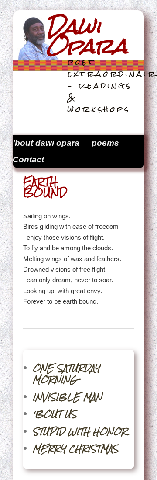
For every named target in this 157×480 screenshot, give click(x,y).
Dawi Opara (86, 36)
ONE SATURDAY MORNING (66, 374)
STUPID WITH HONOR (80, 431)
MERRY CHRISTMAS (76, 448)
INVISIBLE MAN (67, 397)
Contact (28, 159)
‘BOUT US (55, 414)
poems (105, 142)
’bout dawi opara (46, 142)
